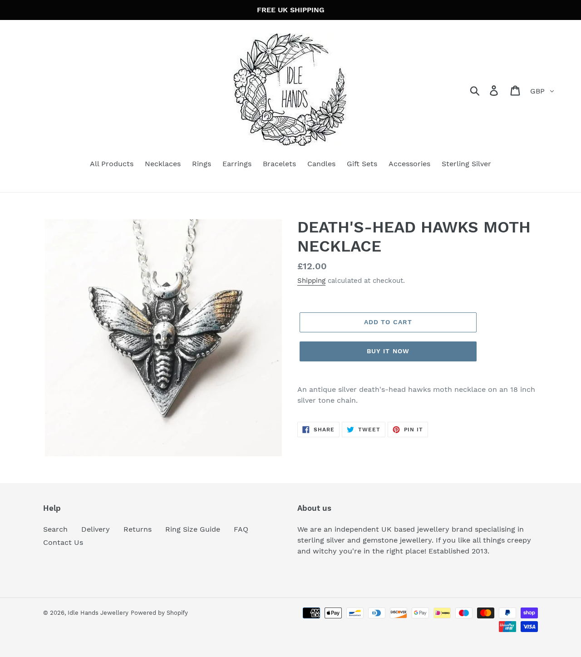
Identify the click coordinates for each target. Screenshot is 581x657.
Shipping (311, 281)
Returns (137, 529)
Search (55, 529)
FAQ (241, 529)
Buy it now (388, 351)
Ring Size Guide (192, 529)
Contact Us (63, 542)
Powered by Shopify (159, 612)
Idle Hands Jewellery (98, 612)
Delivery (95, 529)
